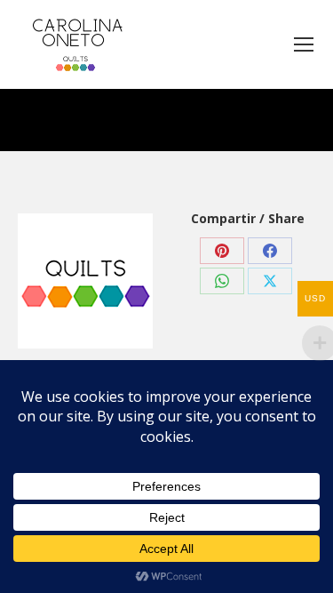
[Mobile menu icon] (303, 44)
